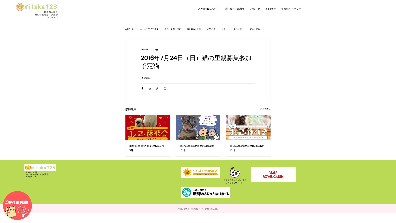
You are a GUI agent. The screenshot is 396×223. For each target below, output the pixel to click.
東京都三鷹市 (51, 11)
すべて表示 (265, 109)
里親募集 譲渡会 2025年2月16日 (146, 148)
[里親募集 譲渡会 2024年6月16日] (248, 127)
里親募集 (145, 78)
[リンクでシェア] (157, 88)
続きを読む (255, 29)
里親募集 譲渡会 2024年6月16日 (247, 148)
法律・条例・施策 (173, 29)
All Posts (129, 29)
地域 (223, 29)
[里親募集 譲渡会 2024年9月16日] (198, 127)
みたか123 (52, 17)
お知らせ (211, 29)
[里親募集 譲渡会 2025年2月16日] (147, 127)
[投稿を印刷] (165, 88)
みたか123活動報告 (149, 29)
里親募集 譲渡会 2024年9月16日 (196, 148)
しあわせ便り (238, 29)
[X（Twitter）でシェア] (149, 88)
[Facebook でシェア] (142, 88)
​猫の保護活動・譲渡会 (46, 14)
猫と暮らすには (194, 29)
